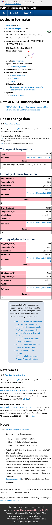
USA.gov (27, 521)
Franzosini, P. (5, 390)
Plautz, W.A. (16, 390)
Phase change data (17, 75)
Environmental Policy (17, 516)
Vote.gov (35, 521)
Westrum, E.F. (27, 390)
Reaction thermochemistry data (22, 90)
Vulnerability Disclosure (15, 513)
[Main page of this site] (3, 13)
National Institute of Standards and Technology (5, 8)
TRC (2, 138)
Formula (9, 25)
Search (13, 12)
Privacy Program (36, 507)
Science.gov (18, 521)
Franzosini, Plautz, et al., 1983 (39, 157)
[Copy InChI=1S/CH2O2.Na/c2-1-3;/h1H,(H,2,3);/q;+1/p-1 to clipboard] (28, 38)
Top (6, 124)
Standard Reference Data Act (11, 500)
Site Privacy (12, 507)
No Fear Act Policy (33, 513)
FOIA (44, 513)
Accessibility (24, 507)
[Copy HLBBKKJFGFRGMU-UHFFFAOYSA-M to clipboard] (22, 44)
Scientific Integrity (34, 516)
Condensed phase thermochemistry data (26, 87)
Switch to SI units (17, 95)
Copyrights (8, 510)
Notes (12, 81)
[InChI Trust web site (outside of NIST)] (49, 33)
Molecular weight (13, 28)
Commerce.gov (39, 519)
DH (2, 143)
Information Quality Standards (19, 519)
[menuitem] (3, 13)
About (26, 12)
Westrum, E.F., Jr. (29, 407)
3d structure (18, 61)
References (14, 78)
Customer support (13, 479)
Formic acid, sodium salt (20, 66)
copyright (16, 129)
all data (26, 399)
